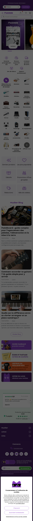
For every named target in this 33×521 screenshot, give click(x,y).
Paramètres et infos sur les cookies (16, 517)
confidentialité (20, 503)
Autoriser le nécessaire (16, 512)
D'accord (17, 508)
